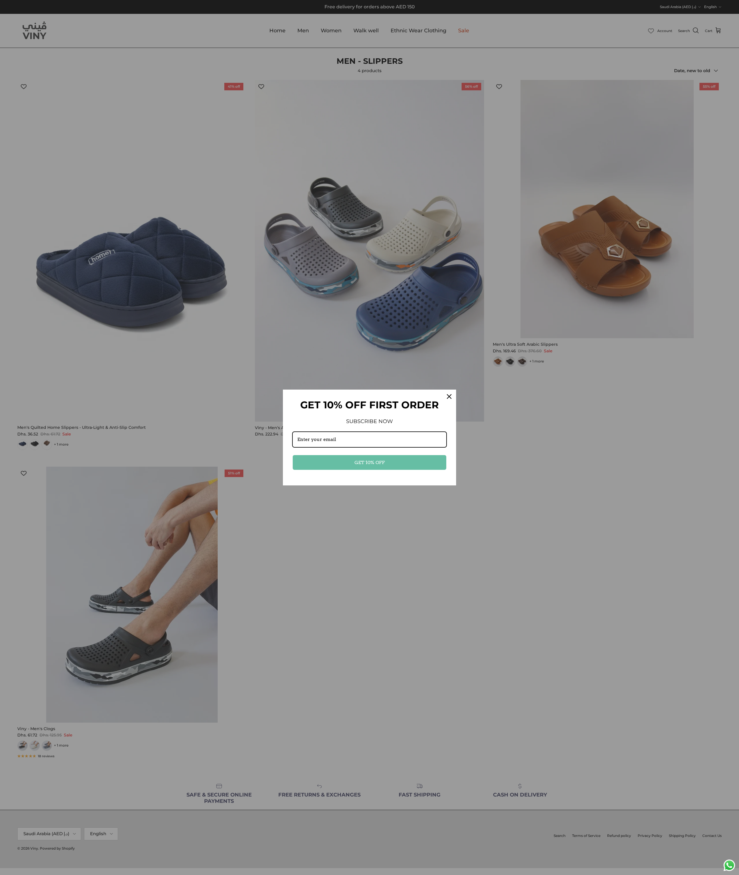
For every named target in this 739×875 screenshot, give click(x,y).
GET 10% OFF (369, 462)
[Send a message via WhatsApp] (729, 865)
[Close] (449, 396)
